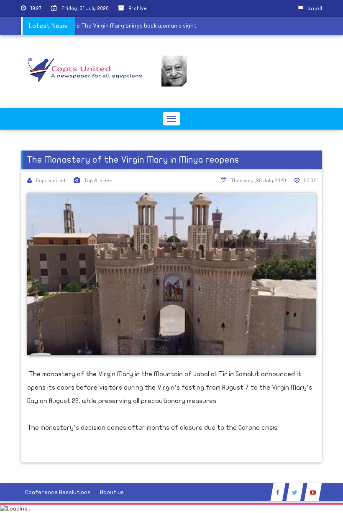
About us (112, 492)
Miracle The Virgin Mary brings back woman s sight (130, 26)
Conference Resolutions (57, 492)
